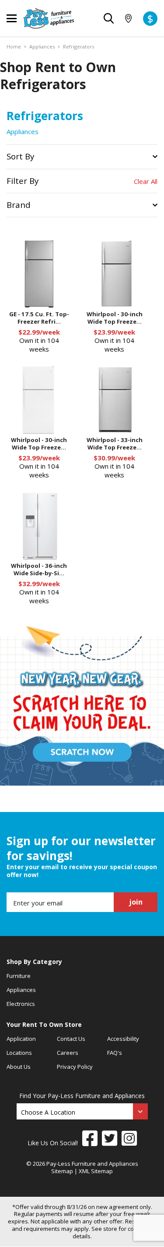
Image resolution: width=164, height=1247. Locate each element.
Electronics (21, 1004)
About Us (19, 1067)
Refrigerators (78, 47)
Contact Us (71, 1039)
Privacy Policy (75, 1067)
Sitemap (62, 1171)
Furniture (19, 976)
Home (14, 47)
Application (21, 1039)
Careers (67, 1053)
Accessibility (123, 1039)
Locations (19, 1053)
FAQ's (114, 1053)
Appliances (42, 47)
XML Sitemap (96, 1171)
